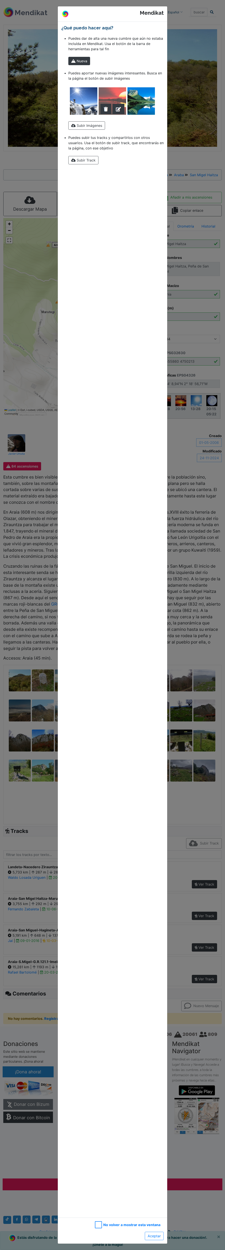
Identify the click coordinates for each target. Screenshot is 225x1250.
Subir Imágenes (89, 125)
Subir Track (86, 160)
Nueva (81, 61)
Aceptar (154, 1236)
